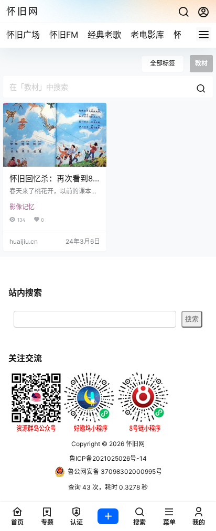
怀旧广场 (23, 34)
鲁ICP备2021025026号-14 (108, 458)
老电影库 (147, 34)
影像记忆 (22, 207)
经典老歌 (104, 34)
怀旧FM (63, 34)
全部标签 (162, 63)
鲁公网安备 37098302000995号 (115, 471)
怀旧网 (134, 444)
